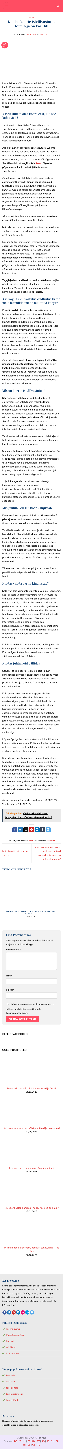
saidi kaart (11, 1347)
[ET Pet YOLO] (31, 6)
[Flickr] (23, 1312)
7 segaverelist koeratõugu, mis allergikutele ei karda (30, 912)
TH (24, 1444)
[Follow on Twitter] (9, 1312)
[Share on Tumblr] (42, 829)
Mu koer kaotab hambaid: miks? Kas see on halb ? (32, 1208)
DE (15, 1441)
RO (43, 1441)
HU (38, 1444)
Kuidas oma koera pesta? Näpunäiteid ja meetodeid (32, 1128)
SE (47, 1441)
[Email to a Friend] (25, 829)
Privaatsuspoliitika (15, 1334)
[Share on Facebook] (14, 829)
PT (38, 1441)
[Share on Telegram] (48, 829)
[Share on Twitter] (20, 829)
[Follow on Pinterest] (14, 1312)
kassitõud (10, 1381)
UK (33, 1441)
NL (24, 1441)
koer (38, 163)
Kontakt (10, 1341)
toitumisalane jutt (14, 1393)
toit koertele (12, 1387)
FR (29, 1441)
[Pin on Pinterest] (31, 829)
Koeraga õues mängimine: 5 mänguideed (31, 1168)
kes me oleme (13, 1328)
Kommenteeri (13, 949)
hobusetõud (12, 1400)
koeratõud (11, 1375)
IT (20, 1441)
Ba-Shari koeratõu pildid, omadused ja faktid (31, 1088)
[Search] (58, 6)
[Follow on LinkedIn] (18, 1312)
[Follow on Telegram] (32, 1312)
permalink (50, 840)
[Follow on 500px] (27, 1312)
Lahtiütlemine (13, 1353)
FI (57, 1441)
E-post (10, 989)
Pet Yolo (43, 34)
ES (29, 1444)
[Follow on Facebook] (4, 1312)
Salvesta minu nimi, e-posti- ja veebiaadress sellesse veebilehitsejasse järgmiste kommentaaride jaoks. (30, 1009)
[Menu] (6, 6)
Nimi (9, 975)
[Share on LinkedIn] (37, 829)
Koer (31, 17)
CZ (33, 1444)
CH (52, 1441)
